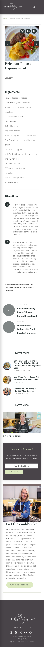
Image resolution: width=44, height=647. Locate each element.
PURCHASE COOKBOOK (19, 585)
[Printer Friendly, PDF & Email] (22, 31)
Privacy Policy (22, 639)
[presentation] (7, 43)
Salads (5, 18)
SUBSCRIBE (14, 472)
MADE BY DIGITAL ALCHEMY (23, 641)
